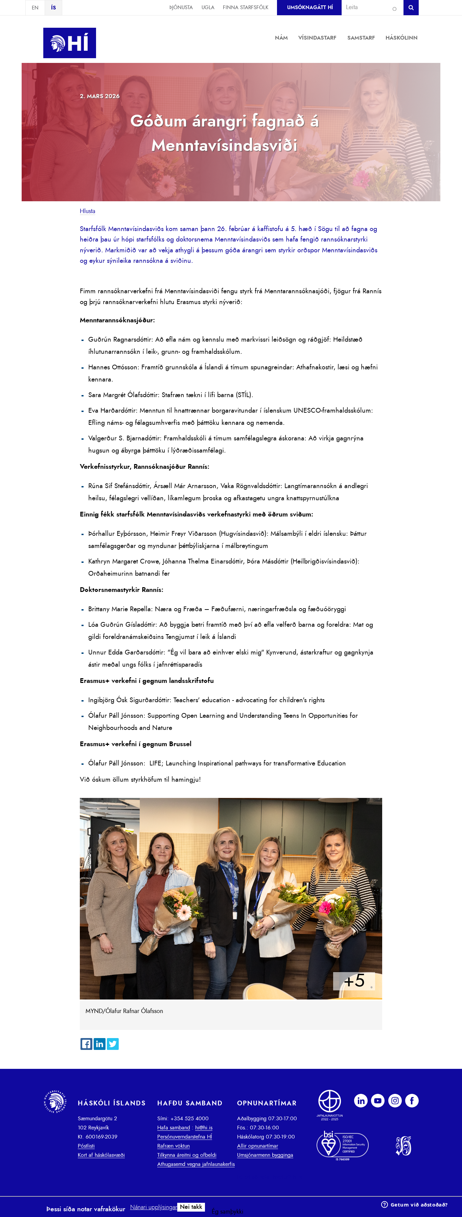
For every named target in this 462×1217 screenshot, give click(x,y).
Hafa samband (173, 1127)
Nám (281, 38)
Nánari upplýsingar (153, 1207)
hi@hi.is (203, 1127)
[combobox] (369, 7)
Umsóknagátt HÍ (310, 7)
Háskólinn (402, 38)
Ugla (208, 7)
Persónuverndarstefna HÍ (184, 1137)
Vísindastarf (317, 38)
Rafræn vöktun (173, 1146)
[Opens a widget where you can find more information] (414, 1205)
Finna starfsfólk (245, 7)
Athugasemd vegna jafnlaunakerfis (196, 1164)
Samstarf (361, 38)
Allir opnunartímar (257, 1146)
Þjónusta (181, 7)
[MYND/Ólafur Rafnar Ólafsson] (231, 998)
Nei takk (191, 1207)
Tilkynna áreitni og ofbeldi (186, 1155)
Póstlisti (86, 1146)
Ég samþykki (228, 1212)
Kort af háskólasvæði (101, 1155)
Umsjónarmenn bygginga (265, 1155)
